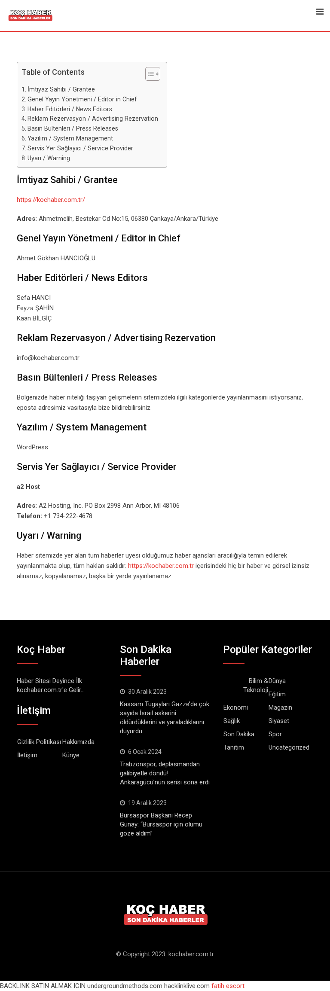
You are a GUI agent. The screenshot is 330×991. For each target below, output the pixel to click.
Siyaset (279, 721)
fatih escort (227, 986)
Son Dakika (238, 734)
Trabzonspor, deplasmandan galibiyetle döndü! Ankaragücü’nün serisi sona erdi (165, 773)
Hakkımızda (78, 742)
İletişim (27, 755)
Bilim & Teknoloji (255, 685)
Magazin (280, 707)
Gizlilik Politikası (39, 742)
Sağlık (231, 721)
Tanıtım (233, 747)
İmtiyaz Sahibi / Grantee (61, 89)
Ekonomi (235, 707)
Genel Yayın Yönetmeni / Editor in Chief (82, 99)
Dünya (277, 681)
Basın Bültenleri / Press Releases (73, 128)
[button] (148, 76)
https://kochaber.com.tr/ (51, 200)
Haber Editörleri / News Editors (70, 109)
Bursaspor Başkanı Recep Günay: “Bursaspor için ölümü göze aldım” (161, 824)
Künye (70, 755)
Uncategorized (289, 747)
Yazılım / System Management (70, 138)
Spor (275, 734)
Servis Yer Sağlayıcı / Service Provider (80, 148)
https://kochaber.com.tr (161, 566)
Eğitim (277, 694)
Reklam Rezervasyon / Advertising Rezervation (93, 118)
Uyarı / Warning (49, 158)
